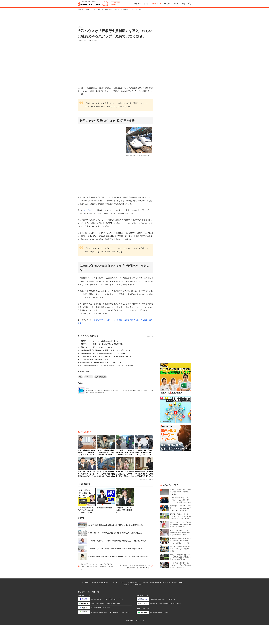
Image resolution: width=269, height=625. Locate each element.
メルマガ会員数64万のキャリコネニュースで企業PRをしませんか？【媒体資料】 (107, 365)
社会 (94, 9)
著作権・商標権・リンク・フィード (160, 583)
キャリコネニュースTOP (83, 9)
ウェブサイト (88, 210)
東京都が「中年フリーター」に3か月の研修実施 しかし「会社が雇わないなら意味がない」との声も (97, 566)
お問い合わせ (128, 585)
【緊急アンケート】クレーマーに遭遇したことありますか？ (100, 341)
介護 (80, 377)
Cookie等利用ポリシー (134, 583)
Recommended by (144, 479)
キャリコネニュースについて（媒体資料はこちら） (96, 583)
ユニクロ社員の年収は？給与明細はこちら (94, 359)
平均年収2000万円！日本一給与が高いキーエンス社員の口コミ (100, 362)
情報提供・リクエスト (178, 583)
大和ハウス (88, 377)
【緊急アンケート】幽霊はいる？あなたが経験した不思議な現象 (101, 344)
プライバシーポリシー (119, 583)
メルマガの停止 (138, 585)
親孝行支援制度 (100, 377)
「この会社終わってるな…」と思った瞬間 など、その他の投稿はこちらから (105, 356)
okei (95, 40)
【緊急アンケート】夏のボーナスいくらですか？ (96, 347)
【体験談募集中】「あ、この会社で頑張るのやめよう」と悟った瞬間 (102, 353)
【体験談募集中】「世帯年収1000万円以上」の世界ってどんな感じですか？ (105, 350)
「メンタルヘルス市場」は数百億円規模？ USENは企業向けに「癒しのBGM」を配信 (134, 566)
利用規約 (145, 583)
